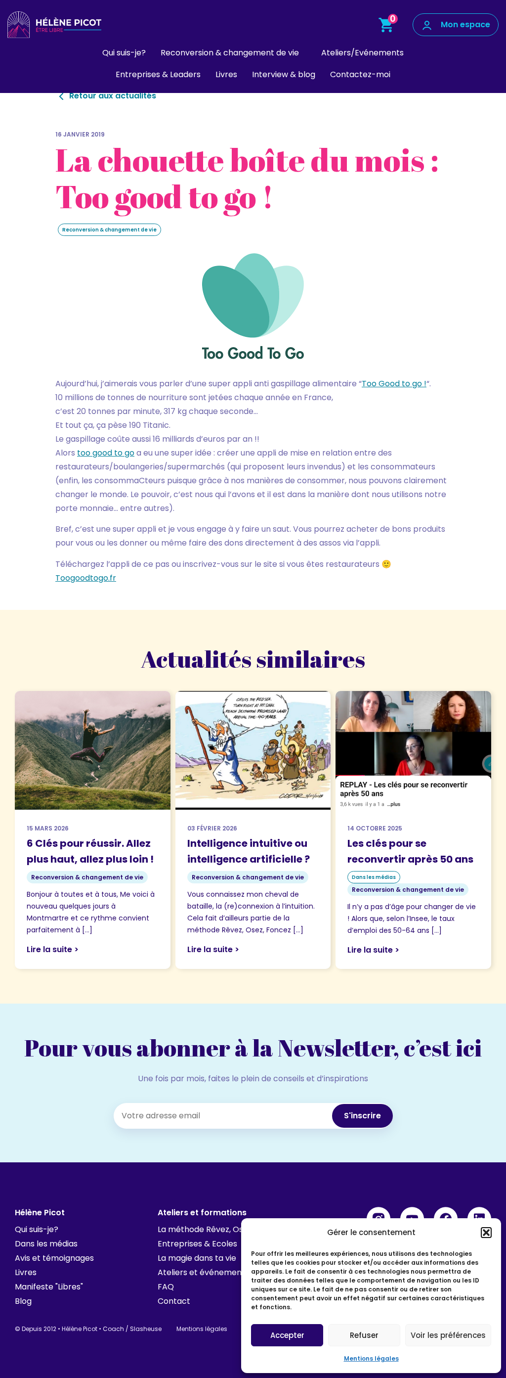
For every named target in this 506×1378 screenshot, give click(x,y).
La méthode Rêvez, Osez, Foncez (221, 1229)
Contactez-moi (360, 74)
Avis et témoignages (54, 1258)
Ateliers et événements (203, 1272)
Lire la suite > (53, 949)
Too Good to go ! (394, 383)
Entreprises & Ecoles (197, 1243)
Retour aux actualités (111, 95)
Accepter (287, 1335)
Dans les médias (46, 1243)
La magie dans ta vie (197, 1258)
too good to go (105, 453)
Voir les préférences (448, 1335)
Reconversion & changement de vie (230, 52)
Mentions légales (371, 1358)
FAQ (166, 1286)
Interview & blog (283, 74)
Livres (226, 74)
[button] (486, 1233)
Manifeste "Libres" (49, 1286)
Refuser (364, 1335)
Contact (174, 1301)
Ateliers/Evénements (362, 52)
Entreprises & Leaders (158, 74)
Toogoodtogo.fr (85, 578)
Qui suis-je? (124, 52)
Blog (23, 1301)
